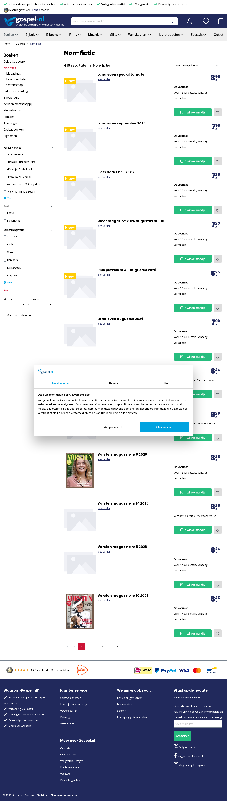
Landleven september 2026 (122, 123)
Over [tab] (167, 382)
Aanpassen (111, 427)
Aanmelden (182, 736)
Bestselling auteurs (71, 780)
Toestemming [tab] (60, 382)
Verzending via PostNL (21, 709)
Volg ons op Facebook (190, 756)
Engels (11, 212)
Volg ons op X (187, 747)
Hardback (12, 260)
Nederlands (13, 220)
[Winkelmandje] (220, 21)
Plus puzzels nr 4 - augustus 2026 (127, 270)
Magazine (12, 275)
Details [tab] (113, 382)
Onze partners (68, 754)
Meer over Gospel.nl (19, 726)
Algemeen (10, 136)
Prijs (6, 290)
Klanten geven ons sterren (29, 10)
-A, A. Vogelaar (15, 154)
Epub (10, 244)
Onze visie (66, 748)
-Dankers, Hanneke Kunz (21, 161)
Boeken (11, 55)
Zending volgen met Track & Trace (28, 714)
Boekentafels (124, 704)
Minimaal (14, 302)
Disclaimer (42, 795)
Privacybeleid (211, 711)
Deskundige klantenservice (173, 4)
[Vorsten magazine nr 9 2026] (80, 470)
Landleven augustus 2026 (120, 319)
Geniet (11, 252)
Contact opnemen (70, 698)
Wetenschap (14, 85)
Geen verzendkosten (19, 315)
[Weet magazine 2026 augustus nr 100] (80, 237)
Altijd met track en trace (78, 4)
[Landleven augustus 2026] (80, 334)
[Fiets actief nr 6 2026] (80, 188)
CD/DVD (12, 236)
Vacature (65, 773)
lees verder (104, 79)
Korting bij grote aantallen (132, 717)
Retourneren (67, 723)
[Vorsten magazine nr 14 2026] (80, 519)
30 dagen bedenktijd (113, 4)
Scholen (121, 710)
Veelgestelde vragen (71, 761)
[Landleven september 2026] (80, 139)
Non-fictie (10, 68)
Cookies (29, 795)
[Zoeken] (174, 21)
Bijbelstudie (11, 98)
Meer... (10, 198)
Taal (6, 206)
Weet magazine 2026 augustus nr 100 (131, 221)
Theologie (10, 123)
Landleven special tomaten (122, 75)
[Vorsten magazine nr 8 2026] (80, 562)
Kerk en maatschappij (18, 104)
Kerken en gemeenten (129, 698)
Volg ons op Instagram (191, 765)
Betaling (65, 717)
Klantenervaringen (70, 767)
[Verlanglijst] (206, 21)
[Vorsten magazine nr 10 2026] (80, 611)
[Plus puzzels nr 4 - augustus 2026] (80, 286)
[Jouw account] (189, 21)
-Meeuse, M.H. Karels (19, 176)
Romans (9, 117)
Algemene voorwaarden (64, 795)
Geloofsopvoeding (16, 91)
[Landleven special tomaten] (80, 90)
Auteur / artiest (12, 147)
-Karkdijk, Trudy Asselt (20, 169)
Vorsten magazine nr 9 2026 (122, 455)
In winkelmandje (194, 112)
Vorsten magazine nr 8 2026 (122, 547)
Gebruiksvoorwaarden (186, 717)
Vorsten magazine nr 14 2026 (123, 503)
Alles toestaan (164, 427)
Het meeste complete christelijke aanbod (32, 4)
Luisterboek (14, 267)
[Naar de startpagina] (34, 21)
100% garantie (141, 4)
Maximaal (41, 302)
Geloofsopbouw (14, 61)
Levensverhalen (16, 79)
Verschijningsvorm (14, 229)
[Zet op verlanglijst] (218, 112)
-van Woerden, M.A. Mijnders (23, 184)
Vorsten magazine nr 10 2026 (123, 596)
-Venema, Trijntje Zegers (21, 191)
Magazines (13, 73)
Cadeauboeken (14, 129)
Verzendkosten (68, 710)
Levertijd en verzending (73, 704)
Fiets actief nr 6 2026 (116, 172)
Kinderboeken (13, 110)
